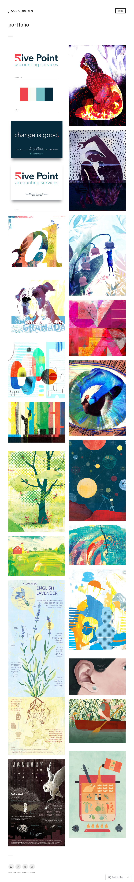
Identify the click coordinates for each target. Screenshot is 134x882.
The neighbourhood (97, 608)
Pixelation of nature (36, 420)
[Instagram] (18, 866)
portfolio (41, 307)
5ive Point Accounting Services (36, 127)
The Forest (97, 719)
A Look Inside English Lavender (36, 666)
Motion (36, 424)
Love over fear (97, 326)
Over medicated (36, 368)
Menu (120, 10)
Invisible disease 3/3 (97, 253)
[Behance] (32, 866)
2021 (36, 242)
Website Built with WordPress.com (21, 872)
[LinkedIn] (25, 866)
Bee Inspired (97, 747)
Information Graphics (36, 670)
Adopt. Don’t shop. (36, 303)
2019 (36, 338)
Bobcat (97, 843)
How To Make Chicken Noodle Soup (97, 793)
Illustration (97, 87)
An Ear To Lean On (97, 675)
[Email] (11, 866)
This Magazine (97, 396)
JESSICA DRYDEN (20, 11)
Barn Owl (36, 801)
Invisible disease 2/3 (97, 168)
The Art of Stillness (97, 654)
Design (36, 131)
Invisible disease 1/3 (97, 83)
